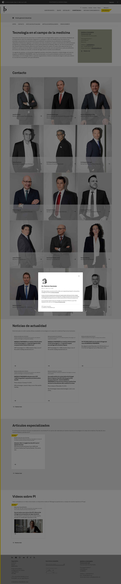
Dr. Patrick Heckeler (55, 292)
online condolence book (60, 302)
